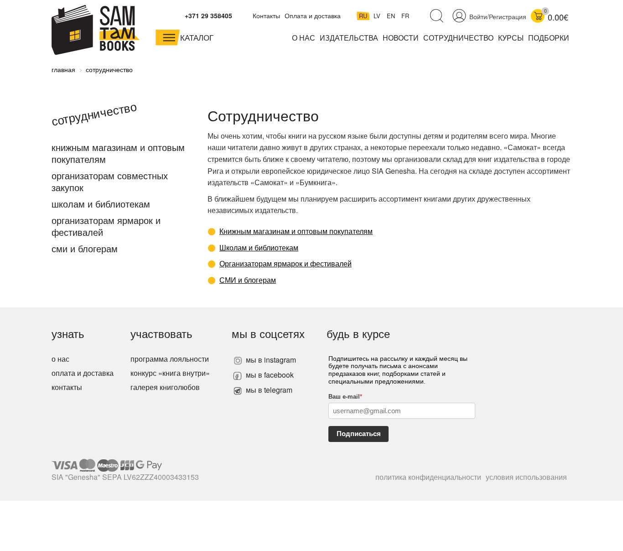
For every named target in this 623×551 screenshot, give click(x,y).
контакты (67, 387)
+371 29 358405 (208, 15)
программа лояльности (169, 358)
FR (405, 15)
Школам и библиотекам (101, 203)
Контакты (266, 15)
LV (378, 15)
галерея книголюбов (165, 387)
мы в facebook (269, 374)
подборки (548, 37)
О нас (303, 37)
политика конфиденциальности (428, 477)
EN (392, 15)
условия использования (526, 477)
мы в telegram (268, 390)
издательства (349, 37)
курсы (511, 37)
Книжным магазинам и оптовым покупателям (118, 153)
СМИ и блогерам (85, 248)
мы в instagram (270, 359)
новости (401, 37)
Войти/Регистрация (497, 16)
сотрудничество (458, 37)
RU (364, 15)
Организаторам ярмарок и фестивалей (106, 226)
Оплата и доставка (313, 15)
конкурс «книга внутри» (170, 373)
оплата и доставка (83, 373)
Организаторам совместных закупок (110, 181)
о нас (60, 358)
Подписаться (359, 433)
